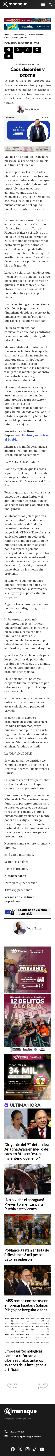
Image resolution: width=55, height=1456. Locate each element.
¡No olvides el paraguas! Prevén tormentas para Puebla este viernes (24, 1204)
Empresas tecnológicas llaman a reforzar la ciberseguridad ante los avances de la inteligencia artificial (25, 1360)
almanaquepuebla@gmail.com (25, 1436)
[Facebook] (13, 1449)
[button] (43, 4)
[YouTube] (42, 1449)
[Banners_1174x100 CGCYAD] (27, 20)
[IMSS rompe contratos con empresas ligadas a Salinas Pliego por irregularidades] (27, 1280)
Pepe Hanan (32, 109)
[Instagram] (27, 1449)
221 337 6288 (17, 1431)
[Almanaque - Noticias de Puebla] (15, 4)
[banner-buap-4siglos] (27, 27)
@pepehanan (17, 876)
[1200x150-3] (27, 149)
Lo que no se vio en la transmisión (32, 911)
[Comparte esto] (8, 50)
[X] (20, 1449)
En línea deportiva (27, 64)
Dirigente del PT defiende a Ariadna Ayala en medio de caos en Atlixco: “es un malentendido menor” (26, 1151)
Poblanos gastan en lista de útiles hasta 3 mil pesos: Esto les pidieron (26, 1255)
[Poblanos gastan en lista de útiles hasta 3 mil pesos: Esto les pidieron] (27, 1229)
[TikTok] (34, 1449)
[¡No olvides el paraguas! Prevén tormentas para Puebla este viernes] (27, 1179)
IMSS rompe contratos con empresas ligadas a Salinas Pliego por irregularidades (26, 1305)
